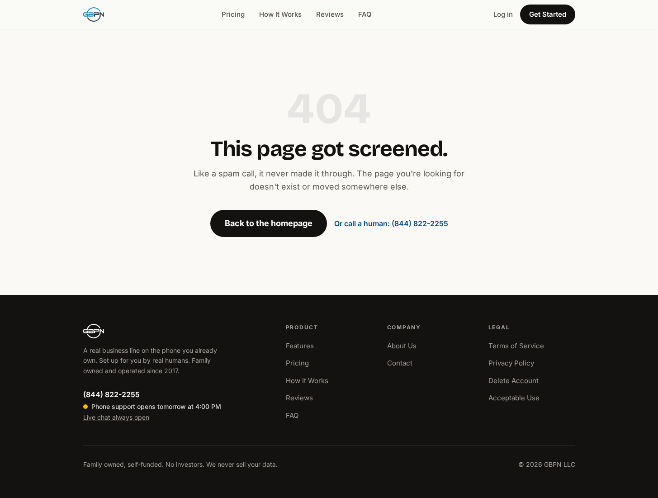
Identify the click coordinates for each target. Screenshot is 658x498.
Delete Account (513, 380)
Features (300, 345)
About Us (402, 345)
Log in (503, 14)
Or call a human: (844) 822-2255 (391, 223)
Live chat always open (116, 417)
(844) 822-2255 (111, 394)
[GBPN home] (93, 14)
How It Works (280, 14)
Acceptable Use (514, 398)
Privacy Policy (511, 363)
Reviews (330, 14)
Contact (399, 363)
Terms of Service (516, 345)
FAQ (365, 14)
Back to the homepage (268, 223)
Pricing (233, 14)
